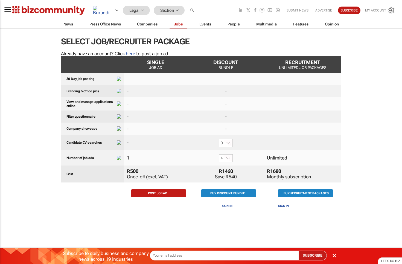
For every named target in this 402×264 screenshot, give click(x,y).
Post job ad (157, 193)
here (130, 53)
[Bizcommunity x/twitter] (248, 10)
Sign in (227, 206)
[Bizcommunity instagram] (262, 10)
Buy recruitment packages (306, 193)
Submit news (297, 10)
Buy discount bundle (227, 193)
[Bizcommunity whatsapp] (278, 10)
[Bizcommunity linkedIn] (240, 10)
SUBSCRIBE (312, 255)
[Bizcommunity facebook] (255, 10)
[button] (192, 10)
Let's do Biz (390, 261)
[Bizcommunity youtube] (270, 10)
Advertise (323, 10)
